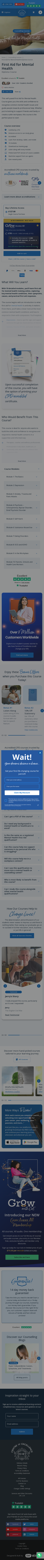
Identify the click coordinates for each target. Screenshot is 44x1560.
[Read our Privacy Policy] (38, 805)
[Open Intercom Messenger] (39, 1555)
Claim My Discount (22, 792)
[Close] (40, 752)
